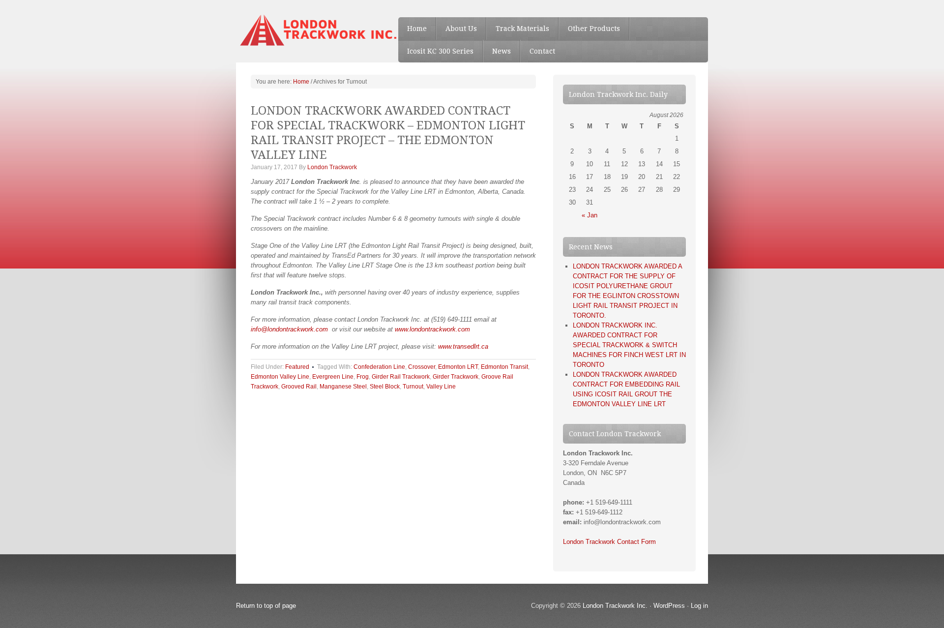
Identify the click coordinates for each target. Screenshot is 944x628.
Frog (362, 376)
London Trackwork (332, 167)
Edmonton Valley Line (280, 376)
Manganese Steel (343, 386)
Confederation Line (379, 366)
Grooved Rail (299, 386)
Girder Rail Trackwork (401, 376)
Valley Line (441, 386)
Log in (699, 605)
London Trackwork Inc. (615, 605)
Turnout (413, 386)
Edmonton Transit (504, 366)
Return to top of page (266, 605)
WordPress (669, 605)
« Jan (589, 215)
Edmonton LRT (458, 366)
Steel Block (385, 386)
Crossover (421, 366)
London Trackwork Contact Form (609, 541)
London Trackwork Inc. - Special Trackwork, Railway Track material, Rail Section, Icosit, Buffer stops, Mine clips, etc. (310, 29)
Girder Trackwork (455, 376)
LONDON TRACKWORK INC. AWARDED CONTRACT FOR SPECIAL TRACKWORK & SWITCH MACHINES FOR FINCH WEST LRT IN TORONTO (629, 345)
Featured (297, 366)
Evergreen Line (333, 376)
